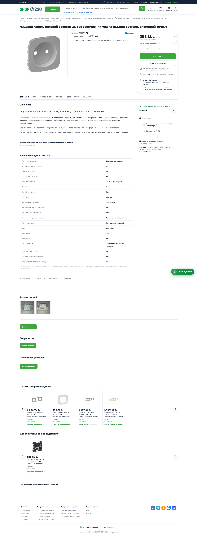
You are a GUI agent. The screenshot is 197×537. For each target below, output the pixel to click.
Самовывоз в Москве (68, 510)
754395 (84, 421)
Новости (89, 510)
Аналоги (87, 97)
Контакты (72, 2)
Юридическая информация (110, 533)
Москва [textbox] (24, 2)
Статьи (88, 513)
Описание (24, 97)
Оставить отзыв (28, 366)
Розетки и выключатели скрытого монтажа (48, 18)
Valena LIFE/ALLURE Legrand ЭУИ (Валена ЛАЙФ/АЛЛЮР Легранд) (107, 18)
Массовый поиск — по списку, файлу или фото (78, 12)
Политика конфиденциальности (89, 533)
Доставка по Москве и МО (70, 513)
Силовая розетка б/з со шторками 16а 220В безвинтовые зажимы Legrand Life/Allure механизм (35, 461)
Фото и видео (46, 97)
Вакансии (24, 519)
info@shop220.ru (156, 2)
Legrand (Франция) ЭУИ (74, 18)
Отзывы (59, 97)
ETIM (35, 97)
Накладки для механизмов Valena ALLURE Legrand (149, 18)
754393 (32, 421)
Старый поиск (83, 2)
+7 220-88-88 (139, 2)
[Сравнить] (174, 41)
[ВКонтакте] (153, 508)
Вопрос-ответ (73, 97)
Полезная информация (45, 513)
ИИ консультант (185, 272)
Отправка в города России (70, 516)
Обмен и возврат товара (45, 519)
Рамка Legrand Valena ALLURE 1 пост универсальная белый (61, 414)
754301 (58, 421)
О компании (25, 510)
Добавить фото (28, 327)
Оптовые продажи (43, 516)
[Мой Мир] (169, 508)
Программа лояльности (45, 510)
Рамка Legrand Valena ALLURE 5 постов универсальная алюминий (88, 414)
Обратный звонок (171, 2)
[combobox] (30, 2)
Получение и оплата (56, 2)
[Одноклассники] (163, 508)
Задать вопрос (28, 346)
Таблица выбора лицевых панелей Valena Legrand (159, 125)
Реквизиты (25, 513)
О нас (43, 2)
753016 (32, 468)
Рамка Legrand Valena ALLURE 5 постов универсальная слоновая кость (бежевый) (113, 414)
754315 (109, 421)
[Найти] (142, 8)
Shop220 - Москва (26, 18)
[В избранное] (174, 36)
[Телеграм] (158, 508)
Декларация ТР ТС (153, 131)
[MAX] (174, 508)
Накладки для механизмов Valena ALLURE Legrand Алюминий (40, 21)
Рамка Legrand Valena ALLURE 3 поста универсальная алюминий (36, 414)
